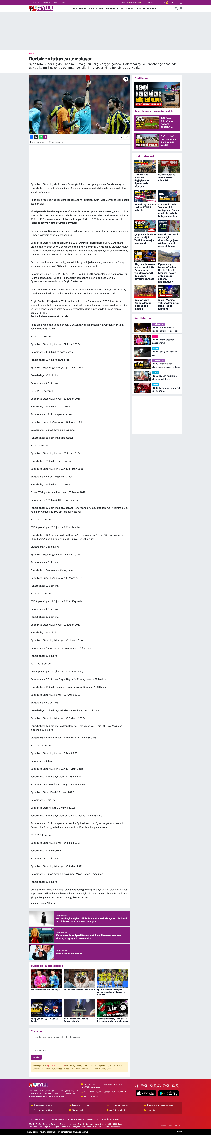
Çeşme (103, 1124)
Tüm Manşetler (78, 1110)
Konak (107, 1127)
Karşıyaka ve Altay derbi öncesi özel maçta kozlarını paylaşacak (112, 1020)
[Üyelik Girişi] (180, 2)
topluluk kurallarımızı (56, 1066)
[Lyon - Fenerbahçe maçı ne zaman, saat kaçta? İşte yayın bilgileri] (112, 978)
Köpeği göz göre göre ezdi (166, 353)
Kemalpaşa (86, 1127)
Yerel (138, 8)
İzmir (74, 8)
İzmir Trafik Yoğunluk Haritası (160, 1105)
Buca (97, 1124)
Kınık (101, 1127)
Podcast (118, 1119)
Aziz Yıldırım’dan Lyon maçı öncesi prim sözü (77, 1020)
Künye (103, 1119)
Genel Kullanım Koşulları (88, 1119)
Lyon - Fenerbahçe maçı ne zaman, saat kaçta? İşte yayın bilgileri (111, 991)
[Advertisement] (105, 31)
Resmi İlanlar (149, 8)
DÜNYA (155, 372)
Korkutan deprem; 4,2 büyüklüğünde (166, 389)
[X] (142, 1086)
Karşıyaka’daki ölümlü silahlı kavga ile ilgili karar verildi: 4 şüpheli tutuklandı (165, 366)
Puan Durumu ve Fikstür (44, 1110)
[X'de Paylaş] (36, 137)
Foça (120, 1124)
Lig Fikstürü (72, 1119)
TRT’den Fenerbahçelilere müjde (79, 989)
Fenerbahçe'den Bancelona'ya (45, 989)
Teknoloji (110, 8)
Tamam (179, 1131)
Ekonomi (83, 8)
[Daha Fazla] (45, 137)
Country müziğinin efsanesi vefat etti (164, 377)
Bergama (72, 1124)
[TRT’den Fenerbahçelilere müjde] (79, 978)
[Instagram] (151, 1086)
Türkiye (129, 8)
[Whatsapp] (173, 1086)
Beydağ (81, 1124)
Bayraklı (63, 1124)
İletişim (110, 1119)
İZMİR (31, 1124)
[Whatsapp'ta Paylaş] (41, 137)
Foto (56, 2)
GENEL (155, 348)
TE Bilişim (178, 1125)
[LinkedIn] (155, 1086)
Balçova (46, 1124)
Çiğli (109, 1124)
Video (64, 2)
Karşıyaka (76, 1127)
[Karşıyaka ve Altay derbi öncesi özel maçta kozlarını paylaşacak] (112, 1007)
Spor (101, 8)
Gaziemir (33, 1127)
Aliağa (38, 1124)
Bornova (89, 1124)
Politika (93, 8)
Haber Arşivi (152, 1110)
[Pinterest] (146, 1086)
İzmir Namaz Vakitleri (119, 1105)
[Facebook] (137, 1086)
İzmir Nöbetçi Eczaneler (44, 1105)
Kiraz (95, 1127)
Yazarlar (46, 2)
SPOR (31, 53)
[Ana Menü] (181, 8)
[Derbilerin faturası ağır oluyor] (79, 104)
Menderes (115, 1127)
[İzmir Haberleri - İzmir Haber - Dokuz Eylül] (41, 8)
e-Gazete (35, 2)
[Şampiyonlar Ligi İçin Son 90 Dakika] (46, 1007)
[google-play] (168, 1093)
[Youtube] (159, 1086)
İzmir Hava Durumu (80, 1105)
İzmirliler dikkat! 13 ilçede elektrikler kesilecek (165, 329)
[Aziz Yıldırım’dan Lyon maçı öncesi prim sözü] (79, 1007)
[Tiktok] (164, 1086)
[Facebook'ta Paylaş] (31, 137)
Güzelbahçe (43, 1127)
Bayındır (54, 1124)
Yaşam (120, 8)
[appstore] (146, 1093)
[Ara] (176, 8)
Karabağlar (54, 1127)
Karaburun (65, 1127)
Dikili (115, 1124)
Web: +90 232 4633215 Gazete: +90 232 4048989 (105, 1092)
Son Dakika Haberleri (118, 1110)
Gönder (36, 1057)
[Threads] (168, 1086)
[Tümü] (179, 318)
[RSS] (177, 1086)
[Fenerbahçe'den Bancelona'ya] (46, 978)
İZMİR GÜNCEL (158, 324)
